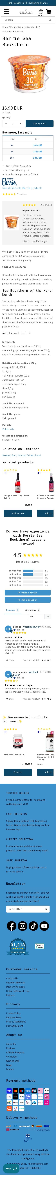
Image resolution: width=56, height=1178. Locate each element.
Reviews (10, 1048)
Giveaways (11, 1056)
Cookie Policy (13, 1013)
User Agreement (14, 1025)
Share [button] (12, 660)
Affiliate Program (15, 1052)
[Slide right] (47, 78)
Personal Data (13, 1017)
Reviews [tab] (10, 610)
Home (5, 27)
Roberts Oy (8, 429)
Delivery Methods (15, 986)
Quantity (6, 117)
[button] (40, 11)
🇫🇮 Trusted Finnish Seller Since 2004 (27, 2)
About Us (11, 1043)
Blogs (9, 1065)
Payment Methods (15, 982)
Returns (10, 995)
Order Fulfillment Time (18, 991)
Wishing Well (12, 1060)
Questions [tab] (30, 610)
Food (13, 27)
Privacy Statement (16, 1021)
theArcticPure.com (38, 1163)
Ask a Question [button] (29, 599)
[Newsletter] (46, 909)
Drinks (30, 455)
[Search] (50, 19)
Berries (20, 27)
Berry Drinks (32, 27)
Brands (10, 1069)
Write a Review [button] (29, 592)
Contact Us (12, 978)
